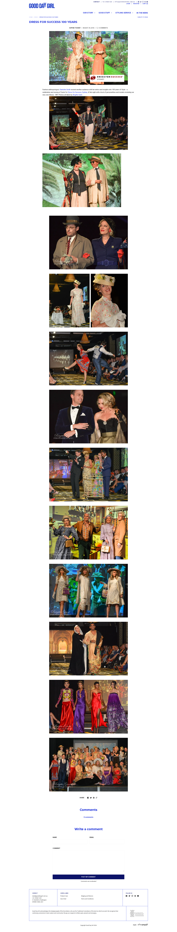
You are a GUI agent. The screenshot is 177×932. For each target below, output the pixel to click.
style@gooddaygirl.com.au (125, 2)
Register (136, 3)
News (36, 17)
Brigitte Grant (77, 95)
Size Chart (63, 899)
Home (31, 17)
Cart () (145, 3)
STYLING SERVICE (123, 13)
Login (128, 3)
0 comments (103, 28)
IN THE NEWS (142, 13)
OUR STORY (88, 13)
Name (55, 837)
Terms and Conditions (87, 899)
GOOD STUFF (104, 13)
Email (92, 837)
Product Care (64, 896)
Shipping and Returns (87, 896)
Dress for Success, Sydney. (78, 92)
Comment (56, 848)
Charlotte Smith (65, 90)
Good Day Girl (90, 925)
